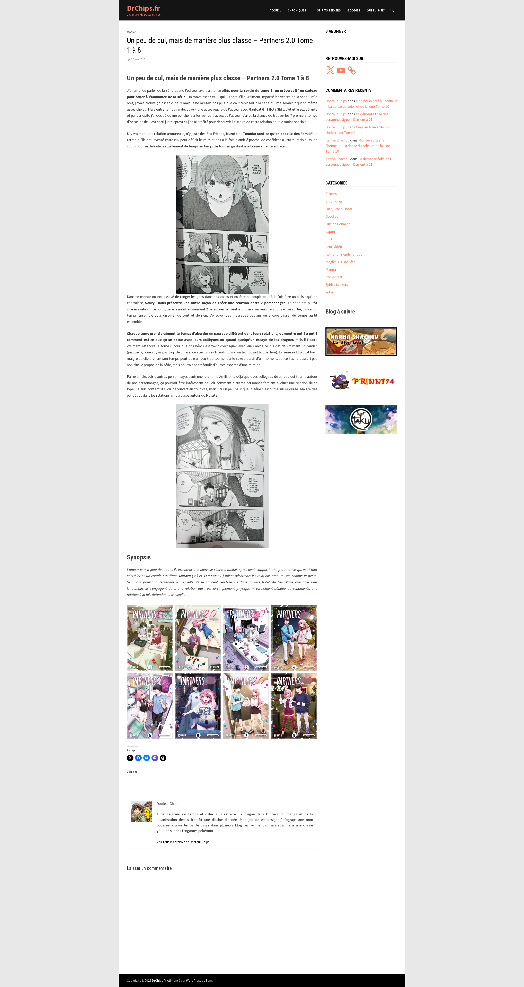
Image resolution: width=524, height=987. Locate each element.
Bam (209, 980)
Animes (331, 193)
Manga (131, 32)
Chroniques (297, 10)
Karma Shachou (337, 140)
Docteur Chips (336, 100)
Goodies (353, 10)
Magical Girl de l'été (340, 261)
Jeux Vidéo (333, 246)
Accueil (275, 10)
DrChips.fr (143, 8)
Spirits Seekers (329, 10)
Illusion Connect (337, 224)
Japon (330, 231)
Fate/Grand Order (338, 208)
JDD (328, 239)
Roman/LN (333, 277)
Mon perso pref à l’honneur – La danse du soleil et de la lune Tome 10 (357, 146)
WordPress (193, 980)
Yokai (329, 292)
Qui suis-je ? (376, 10)
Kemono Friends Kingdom (345, 254)
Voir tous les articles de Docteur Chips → (185, 842)
